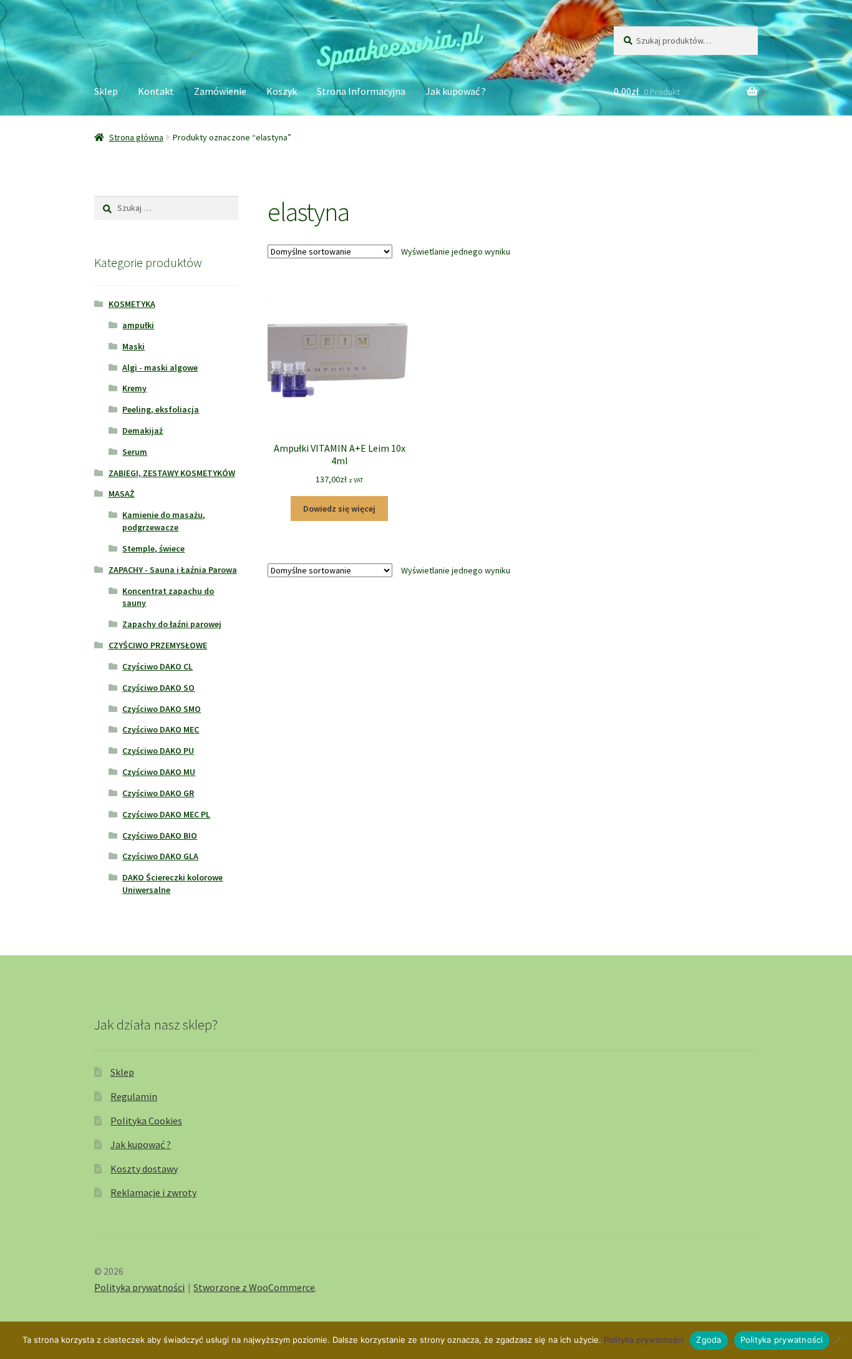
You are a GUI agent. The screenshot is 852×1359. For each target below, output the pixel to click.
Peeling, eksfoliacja (160, 409)
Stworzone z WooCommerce (254, 1287)
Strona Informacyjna (361, 91)
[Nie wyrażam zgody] (836, 1340)
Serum (134, 451)
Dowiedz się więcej (339, 508)
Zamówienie (220, 91)
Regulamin (133, 1096)
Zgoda (708, 1340)
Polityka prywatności (139, 1287)
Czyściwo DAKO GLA (160, 856)
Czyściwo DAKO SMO (161, 708)
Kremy (134, 388)
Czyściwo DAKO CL (157, 666)
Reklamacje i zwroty (153, 1192)
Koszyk (281, 91)
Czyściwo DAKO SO (158, 687)
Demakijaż (142, 430)
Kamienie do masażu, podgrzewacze (163, 521)
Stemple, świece (153, 548)
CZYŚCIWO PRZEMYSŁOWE (158, 645)
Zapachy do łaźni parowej (171, 624)
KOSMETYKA (132, 303)
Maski (133, 346)
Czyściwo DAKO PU (158, 750)
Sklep (106, 91)
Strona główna (136, 137)
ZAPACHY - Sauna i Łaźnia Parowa (173, 569)
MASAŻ (122, 493)
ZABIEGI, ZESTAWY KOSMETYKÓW (172, 473)
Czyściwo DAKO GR (158, 793)
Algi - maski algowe (160, 367)
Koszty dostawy (144, 1168)
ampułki (138, 325)
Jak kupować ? (455, 91)
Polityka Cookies (146, 1120)
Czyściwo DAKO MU (158, 771)
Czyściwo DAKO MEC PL (166, 814)
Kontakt (156, 91)
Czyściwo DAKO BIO (159, 835)
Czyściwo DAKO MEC (160, 729)
